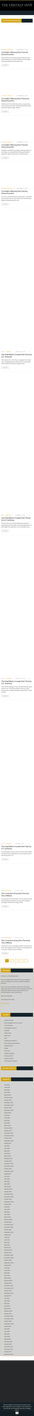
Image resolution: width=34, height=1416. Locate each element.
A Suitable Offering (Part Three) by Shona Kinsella (15, 99)
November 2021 (8, 1227)
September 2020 (9, 1263)
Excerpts (6, 1030)
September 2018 (8, 1324)
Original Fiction (8, 1046)
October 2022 (8, 1199)
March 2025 (7, 1125)
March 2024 (7, 1156)
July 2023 (7, 1176)
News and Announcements (12, 1043)
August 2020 (7, 1265)
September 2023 (9, 1171)
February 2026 (8, 1097)
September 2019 (8, 1293)
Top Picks (7, 1051)
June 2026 (7, 1087)
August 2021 (7, 1235)
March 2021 (7, 1247)
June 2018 (7, 1331)
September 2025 (9, 1110)
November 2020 (9, 1257)
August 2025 (7, 1113)
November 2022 (8, 1196)
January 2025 (8, 1130)
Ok (17, 1413)
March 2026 (7, 1095)
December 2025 (8, 1102)
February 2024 (8, 1158)
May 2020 (7, 1273)
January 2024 (8, 1161)
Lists (5, 1038)
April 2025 (7, 1123)
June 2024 (7, 1148)
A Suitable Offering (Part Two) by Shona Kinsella (14, 146)
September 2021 (8, 1232)
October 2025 (8, 1107)
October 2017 (8, 1351)
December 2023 (8, 1163)
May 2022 (7, 1212)
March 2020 (7, 1278)
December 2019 (8, 1285)
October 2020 (8, 1260)
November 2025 (8, 1105)
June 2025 (7, 1118)
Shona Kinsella (8, 49)
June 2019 (7, 1301)
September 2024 (9, 1141)
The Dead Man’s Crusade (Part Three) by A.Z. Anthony (16, 519)
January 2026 (8, 1100)
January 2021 (8, 1252)
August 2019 (7, 1296)
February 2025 (8, 1128)
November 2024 (9, 1135)
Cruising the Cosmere (10, 1028)
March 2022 (7, 1217)
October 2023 (8, 1168)
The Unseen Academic (10, 1061)
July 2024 (7, 1146)
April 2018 (7, 1336)
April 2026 (7, 1092)
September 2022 (9, 1202)
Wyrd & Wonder (9, 1058)
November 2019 (8, 1288)
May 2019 (7, 1303)
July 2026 (7, 1085)
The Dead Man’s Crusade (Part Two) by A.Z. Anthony (16, 682)
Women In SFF (8, 1056)
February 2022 (8, 1219)
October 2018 (8, 1321)
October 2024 (8, 1138)
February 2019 (8, 1311)
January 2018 (8, 1344)
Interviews (7, 1035)
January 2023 (8, 1191)
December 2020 (8, 1255)
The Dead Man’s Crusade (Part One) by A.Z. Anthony (16, 847)
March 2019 (7, 1308)
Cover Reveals (8, 1025)
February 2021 (8, 1250)
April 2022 (7, 1214)
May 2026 (7, 1090)
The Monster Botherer (10, 1040)
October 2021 (7, 1229)
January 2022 (8, 1222)
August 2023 (7, 1174)
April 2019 (7, 1306)
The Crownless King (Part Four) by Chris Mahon (15, 894)
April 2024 (7, 1153)
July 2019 (6, 1298)
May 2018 (7, 1334)
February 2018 (8, 1341)
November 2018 (8, 1318)
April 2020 (7, 1275)
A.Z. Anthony (7, 351)
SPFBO (6, 1048)
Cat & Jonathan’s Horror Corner (13, 1023)
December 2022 (8, 1194)
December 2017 (8, 1346)
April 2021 (7, 1245)
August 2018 (7, 1326)
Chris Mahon (7, 890)
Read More (5, 65)
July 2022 (7, 1207)
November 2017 (8, 1349)
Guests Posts (7, 1033)
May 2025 (7, 1120)
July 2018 (6, 1329)
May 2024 (7, 1151)
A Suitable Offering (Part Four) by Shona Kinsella (14, 53)
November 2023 (8, 1166)
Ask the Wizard (8, 1020)
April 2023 (7, 1184)
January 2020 (8, 1283)
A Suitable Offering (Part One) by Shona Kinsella (14, 192)
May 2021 (6, 1242)
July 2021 (6, 1237)
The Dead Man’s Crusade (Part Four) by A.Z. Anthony (16, 355)
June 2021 (7, 1240)
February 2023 (8, 1189)
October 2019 (8, 1290)
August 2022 (7, 1204)
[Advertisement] (17, 1382)
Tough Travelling (9, 1053)
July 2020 (7, 1268)
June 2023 (7, 1179)
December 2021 (8, 1224)
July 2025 (7, 1115)
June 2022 (7, 1209)
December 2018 (8, 1316)
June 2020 (7, 1270)
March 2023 (7, 1186)
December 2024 (8, 1133)
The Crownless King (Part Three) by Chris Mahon (15, 941)
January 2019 (8, 1313)
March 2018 (7, 1339)
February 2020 (8, 1280)
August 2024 (7, 1143)
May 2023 (7, 1181)
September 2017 (8, 1354)
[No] (32, 1409)
